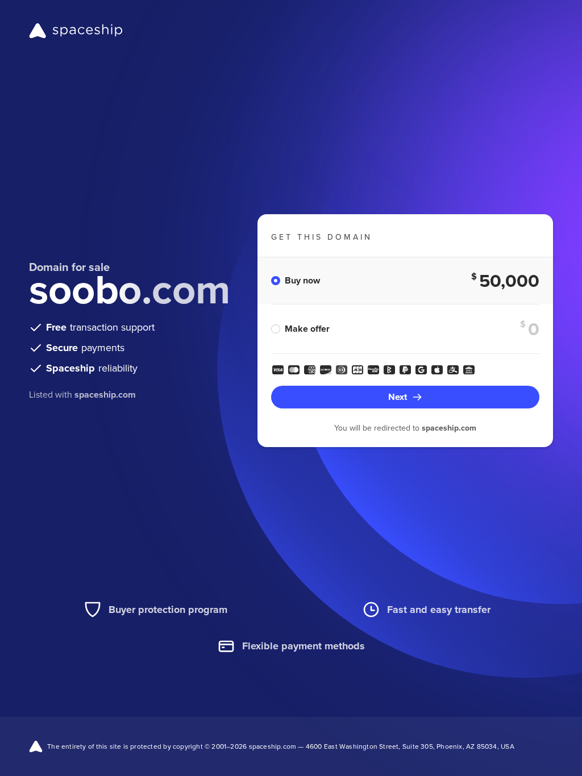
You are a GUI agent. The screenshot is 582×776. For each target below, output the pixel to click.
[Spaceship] (76, 31)
